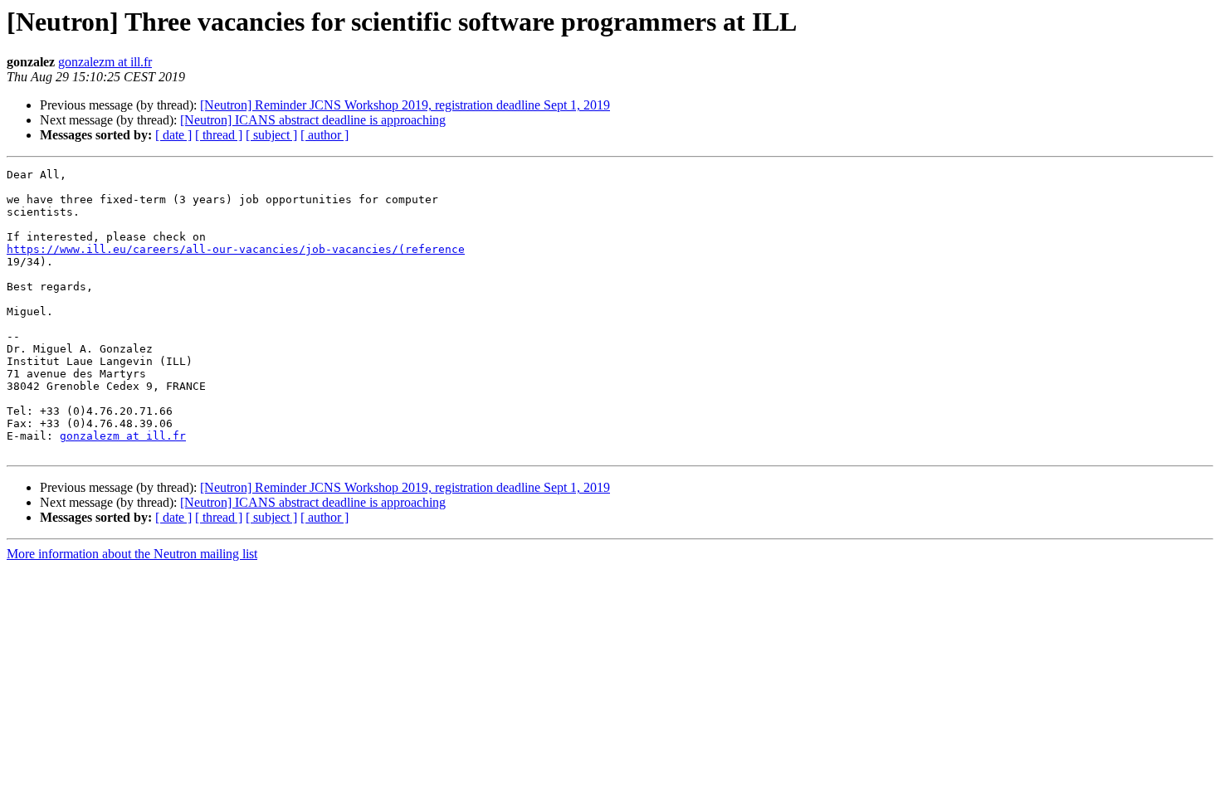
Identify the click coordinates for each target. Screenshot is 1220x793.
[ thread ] (218, 135)
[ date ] (173, 135)
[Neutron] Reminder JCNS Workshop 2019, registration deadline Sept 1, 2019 (405, 105)
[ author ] (324, 135)
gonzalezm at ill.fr (105, 62)
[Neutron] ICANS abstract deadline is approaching (313, 120)
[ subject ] (271, 135)
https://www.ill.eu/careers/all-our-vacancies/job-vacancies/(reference (236, 249)
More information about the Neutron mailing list (132, 554)
